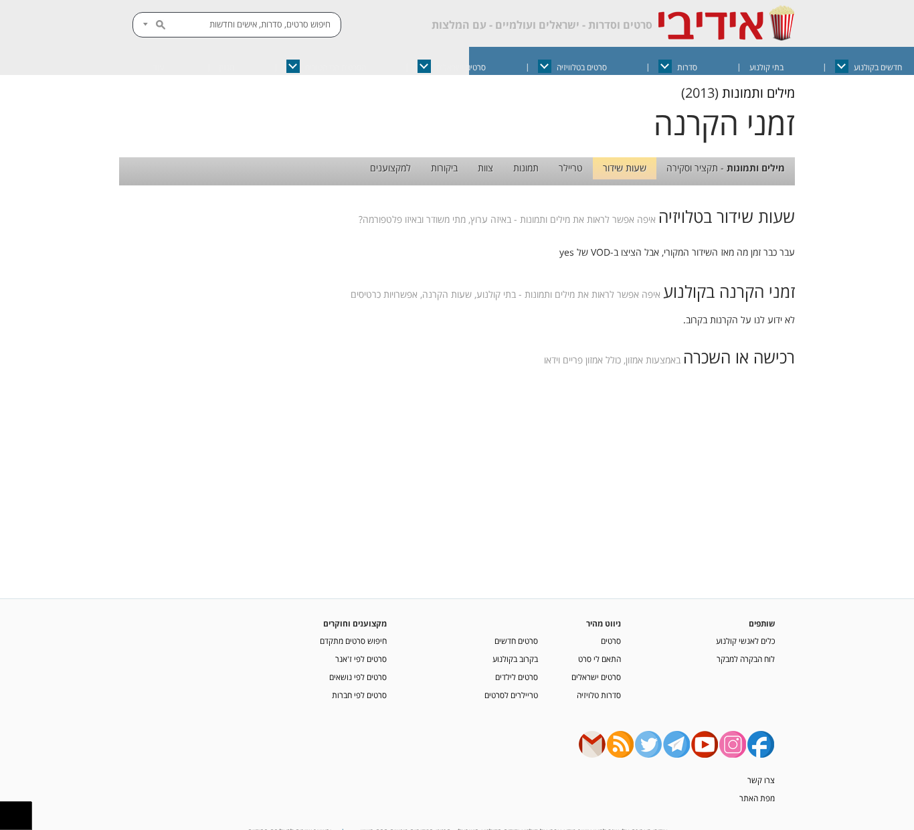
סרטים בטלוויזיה (582, 67)
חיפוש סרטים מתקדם (353, 640)
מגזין (226, 67)
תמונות (526, 167)
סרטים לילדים (516, 676)
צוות (485, 167)
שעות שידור (624, 167)
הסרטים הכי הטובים (335, 67)
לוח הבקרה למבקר (746, 658)
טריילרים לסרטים (511, 694)
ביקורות (444, 167)
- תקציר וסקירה (725, 167)
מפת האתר (757, 798)
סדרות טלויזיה (599, 694)
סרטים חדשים (516, 640)
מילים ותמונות (758, 93)
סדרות (687, 67)
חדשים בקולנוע (878, 67)
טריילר (571, 167)
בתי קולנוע (766, 67)
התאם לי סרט (599, 658)
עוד (158, 67)
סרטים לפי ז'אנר (361, 658)
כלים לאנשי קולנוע (745, 640)
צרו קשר (761, 779)
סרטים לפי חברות (359, 694)
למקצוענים (390, 167)
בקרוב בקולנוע (515, 658)
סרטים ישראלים (461, 67)
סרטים (611, 640)
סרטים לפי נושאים (358, 676)
